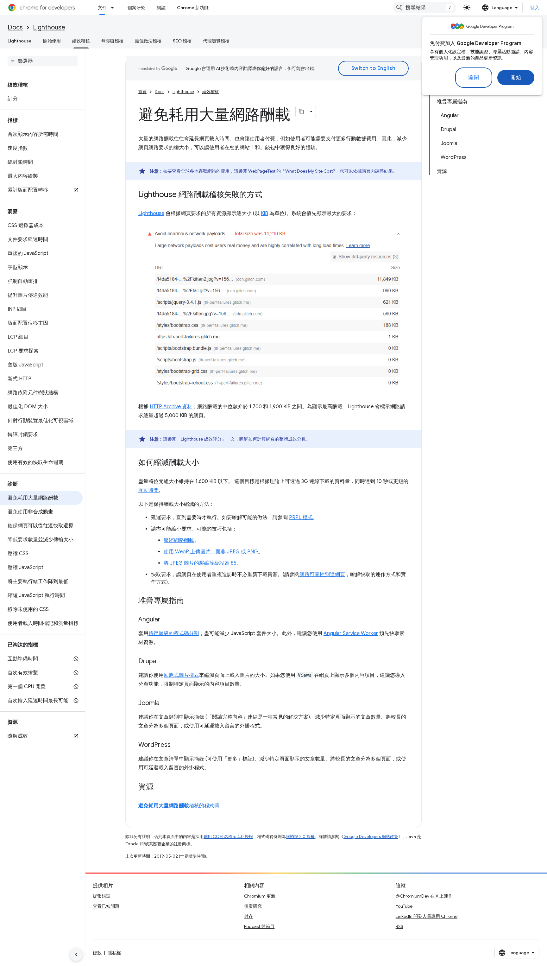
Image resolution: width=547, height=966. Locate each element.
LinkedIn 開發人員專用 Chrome (426, 916)
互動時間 (148, 490)
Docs (15, 27)
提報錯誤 (101, 896)
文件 (102, 7)
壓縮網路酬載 (179, 540)
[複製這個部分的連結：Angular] (166, 620)
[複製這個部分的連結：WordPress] (177, 745)
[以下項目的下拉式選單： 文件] (114, 7)
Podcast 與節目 (259, 926)
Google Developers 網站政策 (370, 836)
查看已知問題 (106, 906)
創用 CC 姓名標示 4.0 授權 (228, 836)
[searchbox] (43, 61)
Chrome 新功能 (193, 7)
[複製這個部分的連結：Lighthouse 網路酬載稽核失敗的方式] (268, 195)
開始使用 (52, 41)
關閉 (473, 77)
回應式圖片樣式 (181, 675)
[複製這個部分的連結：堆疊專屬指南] (190, 601)
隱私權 (114, 952)
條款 (97, 952)
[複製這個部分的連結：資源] (160, 787)
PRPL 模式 (301, 517)
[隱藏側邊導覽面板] (76, 954)
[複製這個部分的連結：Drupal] (164, 661)
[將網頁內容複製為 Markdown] (301, 111)
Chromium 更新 (259, 896)
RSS (399, 926)
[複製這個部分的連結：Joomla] (166, 703)
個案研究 (136, 7)
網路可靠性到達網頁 (322, 574)
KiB (264, 213)
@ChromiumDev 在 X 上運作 (424, 896)
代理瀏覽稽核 (216, 41)
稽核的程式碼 (178, 806)
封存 (248, 916)
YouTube (404, 906)
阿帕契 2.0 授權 (300, 836)
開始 (516, 77)
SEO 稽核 (182, 41)
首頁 (142, 91)
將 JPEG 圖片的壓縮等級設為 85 (200, 563)
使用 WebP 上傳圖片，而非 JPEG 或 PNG (211, 552)
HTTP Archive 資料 (171, 407)
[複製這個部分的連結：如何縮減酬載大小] (205, 463)
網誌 (161, 7)
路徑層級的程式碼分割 (173, 633)
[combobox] (424, 7)
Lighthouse (49, 27)
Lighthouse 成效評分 (201, 439)
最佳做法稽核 (148, 41)
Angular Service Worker (351, 633)
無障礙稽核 (112, 41)
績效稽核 (81, 41)
